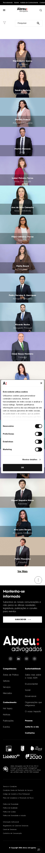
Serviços (6, 687)
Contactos (30, 733)
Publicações (8, 721)
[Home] (22, 645)
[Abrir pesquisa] (40, 10)
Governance (30, 696)
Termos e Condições (10, 786)
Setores (6, 681)
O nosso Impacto (33, 712)
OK (22, 467)
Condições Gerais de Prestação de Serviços (18, 790)
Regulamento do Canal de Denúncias (15, 826)
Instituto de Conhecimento (29, 3)
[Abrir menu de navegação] (4, 10)
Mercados (7, 693)
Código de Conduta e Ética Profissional (16, 794)
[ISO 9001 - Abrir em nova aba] (5, 769)
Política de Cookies (9, 812)
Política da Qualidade (10, 808)
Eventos (6, 727)
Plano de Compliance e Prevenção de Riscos (18, 798)
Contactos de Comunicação (12, 833)
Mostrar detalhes (29, 459)
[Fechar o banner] (41, 383)
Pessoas (28, 721)
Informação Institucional (11, 822)
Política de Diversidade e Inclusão (14, 815)
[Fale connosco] (39, 850)
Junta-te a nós (32, 727)
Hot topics (7, 709)
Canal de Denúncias (9, 829)
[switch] (38, 434)
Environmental (31, 684)
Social (27, 690)
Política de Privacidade (10, 804)
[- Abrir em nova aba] (8, 748)
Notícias (6, 715)
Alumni (16, 3)
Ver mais (23, 571)
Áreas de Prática (10, 675)
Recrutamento (8, 3)
